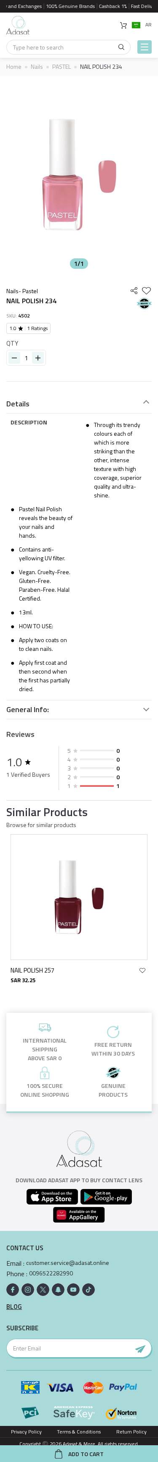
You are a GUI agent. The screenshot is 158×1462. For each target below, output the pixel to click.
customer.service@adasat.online (67, 1263)
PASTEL (61, 66)
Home (13, 66)
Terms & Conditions (79, 1432)
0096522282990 (51, 1273)
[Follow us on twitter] (43, 1289)
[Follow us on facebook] (12, 1289)
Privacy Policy (26, 1432)
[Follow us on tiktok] (88, 1289)
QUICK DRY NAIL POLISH (52, 970)
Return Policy (131, 1432)
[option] (79, 174)
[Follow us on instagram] (27, 1289)
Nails (37, 66)
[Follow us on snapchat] (58, 1289)
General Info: (27, 710)
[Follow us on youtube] (73, 1289)
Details (17, 404)
